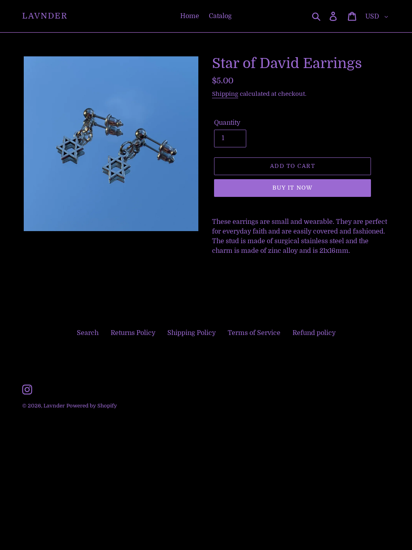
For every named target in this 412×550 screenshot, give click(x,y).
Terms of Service (254, 333)
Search (88, 333)
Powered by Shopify (91, 406)
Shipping (225, 93)
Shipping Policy (191, 333)
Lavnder (45, 16)
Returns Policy (133, 333)
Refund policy (314, 333)
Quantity (227, 122)
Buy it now (292, 187)
